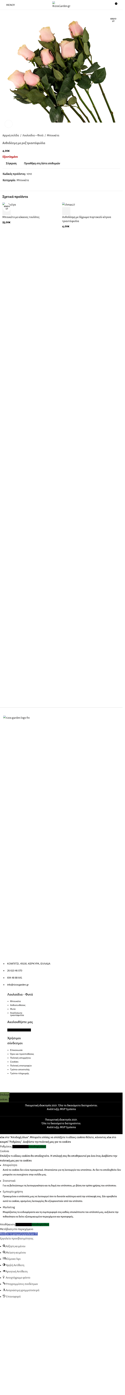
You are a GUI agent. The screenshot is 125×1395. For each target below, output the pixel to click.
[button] (66, 211)
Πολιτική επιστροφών (21, 1065)
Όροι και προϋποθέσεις (22, 1054)
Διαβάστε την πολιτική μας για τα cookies (47, 1379)
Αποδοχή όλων (37, 1383)
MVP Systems (68, 1346)
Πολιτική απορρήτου (20, 1058)
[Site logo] (61, 4)
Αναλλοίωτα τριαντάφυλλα (17, 1014)
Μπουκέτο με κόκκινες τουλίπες (21, 217)
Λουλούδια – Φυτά (32, 135)
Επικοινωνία (16, 1050)
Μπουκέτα (53, 135)
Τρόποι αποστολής (20, 1069)
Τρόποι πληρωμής (19, 1073)
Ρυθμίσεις (6, 1383)
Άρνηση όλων (20, 1383)
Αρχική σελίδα (10, 135)
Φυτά (12, 1009)
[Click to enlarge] (8, 124)
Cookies (14, 1061)
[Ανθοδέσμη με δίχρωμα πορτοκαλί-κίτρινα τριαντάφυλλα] (68, 204)
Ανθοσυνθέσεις (18, 1005)
